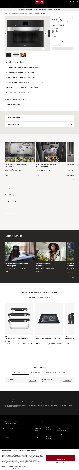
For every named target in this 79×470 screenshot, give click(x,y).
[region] (27, 33)
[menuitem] (4, 6)
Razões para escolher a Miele (49, 425)
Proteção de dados (13, 468)
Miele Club (47, 427)
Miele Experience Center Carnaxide (10, 430)
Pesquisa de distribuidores (10, 421)
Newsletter (6, 437)
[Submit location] (24, 423)
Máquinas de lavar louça (13, 6)
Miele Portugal (37, 426)
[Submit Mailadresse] (24, 440)
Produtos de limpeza (47, 6)
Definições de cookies (60, 462)
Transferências (32, 380)
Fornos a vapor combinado (33, 13)
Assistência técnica (61, 6)
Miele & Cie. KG (25, 92)
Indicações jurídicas (5, 468)
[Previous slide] (5, 34)
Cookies (18, 468)
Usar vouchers (48, 429)
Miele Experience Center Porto (9, 432)
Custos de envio (48, 438)
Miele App (62, 372)
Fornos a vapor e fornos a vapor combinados (18, 13)
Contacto (36, 437)
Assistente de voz (60, 428)
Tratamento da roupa (27, 6)
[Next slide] (46, 34)
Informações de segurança (12, 104)
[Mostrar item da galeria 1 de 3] (8, 55)
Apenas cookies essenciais (60, 459)
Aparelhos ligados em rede (61, 435)
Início (6, 13)
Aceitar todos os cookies (60, 456)
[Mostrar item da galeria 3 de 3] (23, 55)
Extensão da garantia (49, 436)
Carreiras (36, 430)
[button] (53, 31)
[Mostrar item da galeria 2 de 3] (16, 55)
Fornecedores (37, 435)
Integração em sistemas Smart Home (61, 431)
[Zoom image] (43, 48)
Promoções (47, 431)
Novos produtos (48, 434)
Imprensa (36, 432)
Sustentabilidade (38, 428)
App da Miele (59, 426)
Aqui (6, 97)
